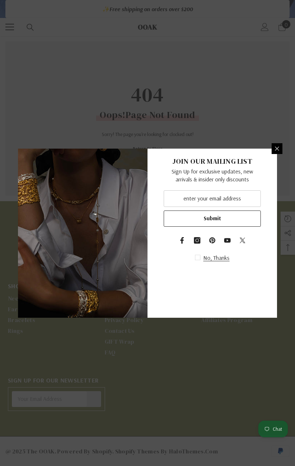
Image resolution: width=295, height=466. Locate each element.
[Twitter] (242, 240)
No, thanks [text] (216, 257)
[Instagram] (197, 240)
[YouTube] (227, 240)
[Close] (277, 148)
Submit (212, 218)
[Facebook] (182, 240)
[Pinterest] (212, 240)
